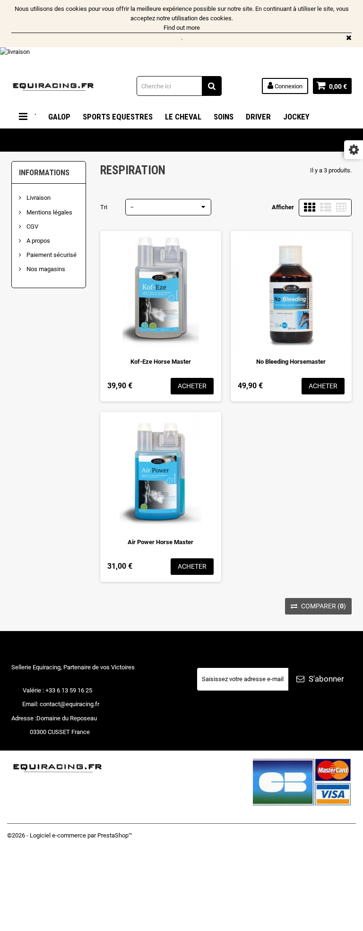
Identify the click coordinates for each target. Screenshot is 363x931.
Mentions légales (48, 212)
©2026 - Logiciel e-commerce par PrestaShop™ (69, 835)
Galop (59, 116)
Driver (258, 116)
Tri (103, 207)
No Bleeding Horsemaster (291, 361)
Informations (44, 172)
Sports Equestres (118, 116)
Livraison (38, 197)
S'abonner (325, 678)
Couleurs (80, 140)
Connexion (287, 86)
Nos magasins (45, 269)
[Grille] (309, 207)
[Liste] (325, 207)
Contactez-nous (28, 893)
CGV (31, 226)
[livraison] (181, 57)
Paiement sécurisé (51, 254)
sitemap (18, 921)
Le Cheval (183, 116)
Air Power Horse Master (160, 542)
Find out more (182, 27)
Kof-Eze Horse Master (160, 361)
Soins (223, 116)
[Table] (341, 207)
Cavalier (33, 140)
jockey (296, 116)
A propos (37, 240)
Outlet (124, 140)
